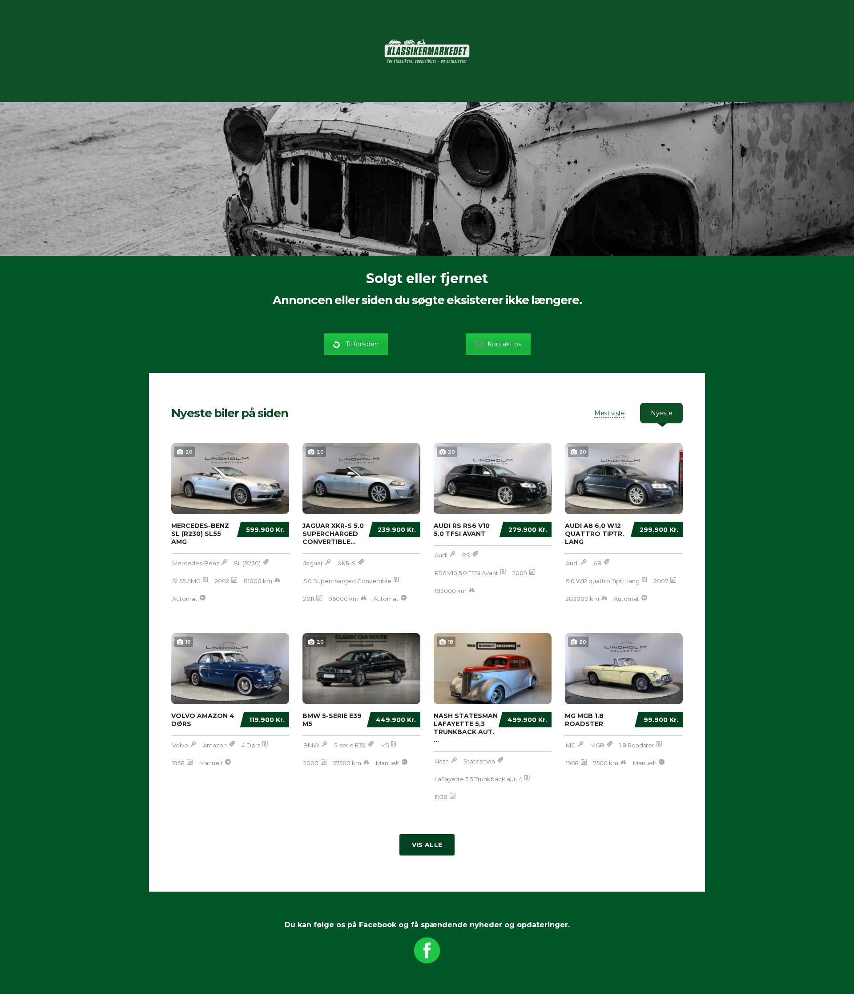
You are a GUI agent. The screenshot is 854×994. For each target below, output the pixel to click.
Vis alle (427, 845)
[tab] (609, 413)
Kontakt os (504, 344)
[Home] (427, 50)
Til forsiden (362, 344)
